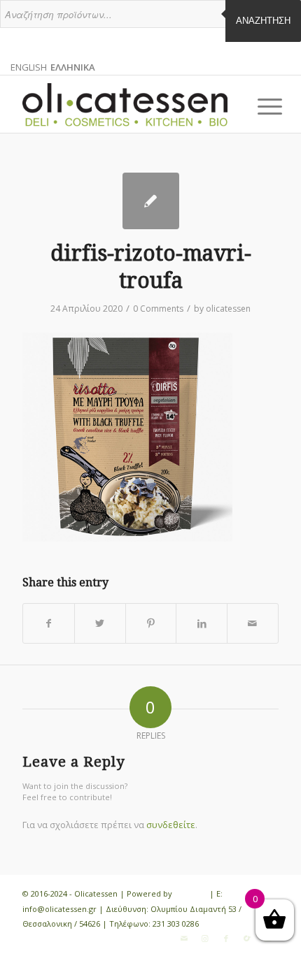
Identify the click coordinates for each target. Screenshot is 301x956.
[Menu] (259, 106)
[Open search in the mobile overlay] (150, 21)
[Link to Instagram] (205, 938)
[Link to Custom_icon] (247, 938)
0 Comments (158, 308)
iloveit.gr (190, 893)
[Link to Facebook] (226, 938)
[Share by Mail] (252, 623)
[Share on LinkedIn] (201, 623)
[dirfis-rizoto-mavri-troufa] (150, 201)
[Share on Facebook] (48, 623)
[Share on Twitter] (100, 623)
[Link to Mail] (184, 938)
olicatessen (228, 308)
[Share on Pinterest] (151, 623)
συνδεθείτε (170, 824)
